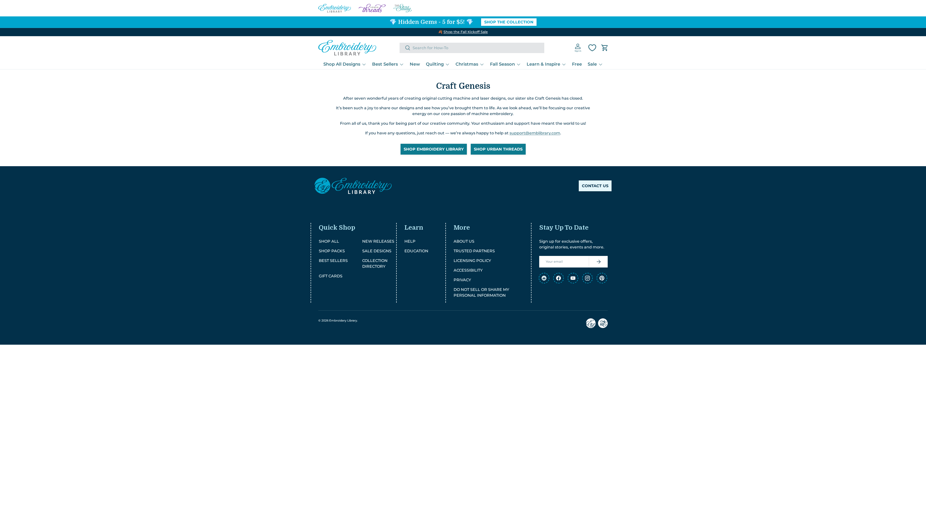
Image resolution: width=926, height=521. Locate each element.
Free (577, 64)
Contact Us (595, 186)
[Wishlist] (592, 47)
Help (409, 241)
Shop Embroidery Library (434, 149)
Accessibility (468, 270)
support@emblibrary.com (535, 133)
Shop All (329, 241)
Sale (592, 64)
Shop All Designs (341, 64)
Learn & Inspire (543, 64)
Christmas (467, 64)
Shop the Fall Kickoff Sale (465, 32)
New (415, 64)
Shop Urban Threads (498, 149)
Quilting (435, 64)
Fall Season (502, 64)
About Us (464, 241)
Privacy (462, 280)
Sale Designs (376, 251)
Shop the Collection (508, 22)
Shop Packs (332, 251)
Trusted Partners (474, 251)
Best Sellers (385, 64)
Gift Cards (330, 276)
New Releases (378, 241)
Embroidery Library (343, 320)
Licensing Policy (472, 260)
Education (416, 251)
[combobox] (472, 48)
